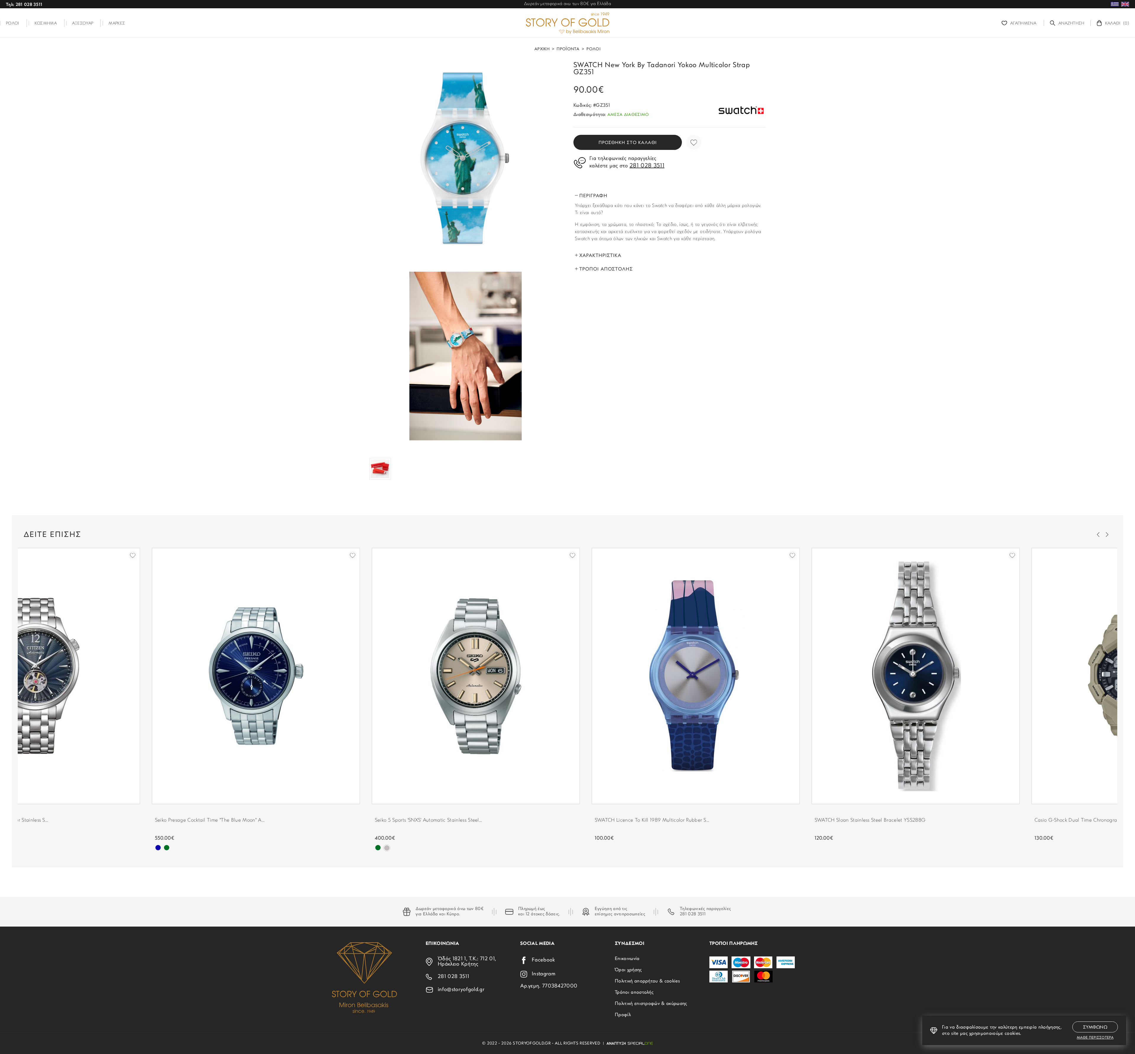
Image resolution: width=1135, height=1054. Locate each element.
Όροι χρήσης (628, 970)
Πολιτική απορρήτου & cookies (647, 981)
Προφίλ (623, 1015)
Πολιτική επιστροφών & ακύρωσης (651, 1003)
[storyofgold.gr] (567, 23)
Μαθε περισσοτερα (1095, 1038)
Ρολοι (593, 49)
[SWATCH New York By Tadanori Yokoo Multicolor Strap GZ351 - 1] (465, 158)
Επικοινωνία (627, 958)
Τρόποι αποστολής (634, 992)
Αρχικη (541, 49)
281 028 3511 (693, 914)
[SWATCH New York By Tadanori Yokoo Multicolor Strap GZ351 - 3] (380, 469)
